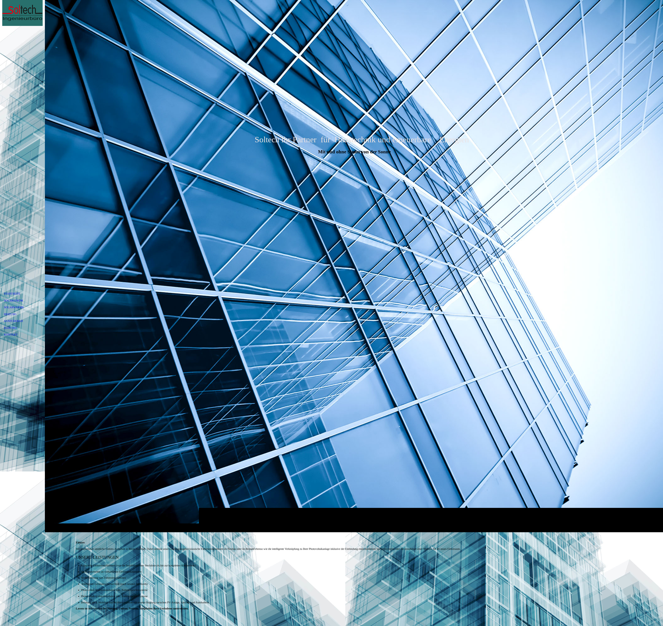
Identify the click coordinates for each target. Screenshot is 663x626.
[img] (354, 266)
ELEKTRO (10, 327)
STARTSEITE (12, 293)
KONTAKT (11, 334)
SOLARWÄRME (14, 307)
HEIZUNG (10, 314)
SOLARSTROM (13, 300)
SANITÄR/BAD (13, 320)
